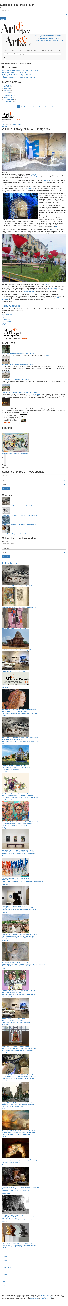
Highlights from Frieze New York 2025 (12, 1247)
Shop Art (29, 50)
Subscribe (6, 489)
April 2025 (7, 92)
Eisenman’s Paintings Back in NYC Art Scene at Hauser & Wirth (19, 1161)
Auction (4, 1109)
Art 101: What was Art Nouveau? (11, 880)
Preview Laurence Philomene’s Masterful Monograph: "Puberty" (20, 1159)
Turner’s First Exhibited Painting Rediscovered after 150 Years (19, 1131)
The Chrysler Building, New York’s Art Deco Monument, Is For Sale (20, 741)
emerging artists (6, 319)
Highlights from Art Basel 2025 (10, 769)
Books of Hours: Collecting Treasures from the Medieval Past (19, 453)
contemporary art (7, 321)
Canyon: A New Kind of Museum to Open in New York (17, 1103)
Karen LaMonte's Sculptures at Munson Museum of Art (17, 534)
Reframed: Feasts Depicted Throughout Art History (16, 407)
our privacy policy (45, 1295)
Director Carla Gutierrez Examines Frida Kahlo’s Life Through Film (20, 822)
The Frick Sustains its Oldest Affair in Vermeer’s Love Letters (19, 994)
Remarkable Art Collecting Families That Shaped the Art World (19, 713)
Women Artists (6, 1193)
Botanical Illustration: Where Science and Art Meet (16, 794)
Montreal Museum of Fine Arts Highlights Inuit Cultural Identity (19, 910)
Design (4, 325)
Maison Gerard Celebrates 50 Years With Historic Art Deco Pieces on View (23, 881)
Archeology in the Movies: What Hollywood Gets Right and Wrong (20, 1187)
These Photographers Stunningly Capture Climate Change (18, 853)
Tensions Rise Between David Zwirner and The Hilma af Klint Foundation (22, 966)
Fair (3, 124)
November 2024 (8, 101)
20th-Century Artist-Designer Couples (12, 739)
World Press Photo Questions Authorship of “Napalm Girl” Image (20, 852)
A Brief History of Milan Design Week (12, 1020)
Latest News (9, 563)
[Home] (19, 41)
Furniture (4, 323)
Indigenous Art (6, 884)
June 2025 (7, 88)
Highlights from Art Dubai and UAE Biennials (14, 906)
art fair (4, 318)
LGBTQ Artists (6, 1137)
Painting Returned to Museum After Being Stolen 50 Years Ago (19, 392)
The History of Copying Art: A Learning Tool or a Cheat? (18, 795)
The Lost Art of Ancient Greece (10, 1189)
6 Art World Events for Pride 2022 (11, 1162)
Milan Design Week (7, 314)
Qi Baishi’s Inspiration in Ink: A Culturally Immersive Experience (19, 1076)
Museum (4, 1081)
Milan (3, 316)
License (33, 174)
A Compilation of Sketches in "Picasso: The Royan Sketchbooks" (20, 797)
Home (6, 50)
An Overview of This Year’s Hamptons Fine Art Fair (16, 767)
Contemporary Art (7, 996)
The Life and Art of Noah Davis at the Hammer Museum (17, 365)
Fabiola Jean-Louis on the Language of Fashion (15, 1046)
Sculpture (4, 1221)
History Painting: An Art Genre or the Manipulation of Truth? (19, 908)
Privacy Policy (34, 1298)
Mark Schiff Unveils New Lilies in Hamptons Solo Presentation (19, 524)
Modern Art (5, 940)
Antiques (4, 856)
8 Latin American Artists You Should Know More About (17, 823)
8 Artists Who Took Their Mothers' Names (14, 1215)
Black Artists (5, 1024)
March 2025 (7, 94)
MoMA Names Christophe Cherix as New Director (16, 1022)
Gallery (4, 968)
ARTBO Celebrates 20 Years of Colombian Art (15, 825)
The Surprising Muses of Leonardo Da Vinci (14, 711)
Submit (3, 19)
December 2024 (8, 99)
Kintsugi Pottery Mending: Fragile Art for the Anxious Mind (18, 1075)
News (21, 50)
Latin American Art (7, 800)
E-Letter (50, 50)
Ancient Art (5, 1165)
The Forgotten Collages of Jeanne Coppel (47, 39)
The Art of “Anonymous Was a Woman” (13, 992)
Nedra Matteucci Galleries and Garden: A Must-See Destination (20, 70)
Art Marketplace (7, 1267)
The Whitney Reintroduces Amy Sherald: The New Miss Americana (21, 1048)
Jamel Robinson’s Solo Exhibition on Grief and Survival (17, 1050)
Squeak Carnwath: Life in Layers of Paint (13, 76)
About (43, 50)
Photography (5, 828)
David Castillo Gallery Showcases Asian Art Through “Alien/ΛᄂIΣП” (20, 1078)
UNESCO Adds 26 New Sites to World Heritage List (49, 40)
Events (5, 1271)
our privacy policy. (47, 1297)
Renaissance (5, 687)
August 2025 (7, 85)
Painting (4, 912)
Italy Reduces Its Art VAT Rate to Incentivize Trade (16, 379)
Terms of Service (45, 1298)
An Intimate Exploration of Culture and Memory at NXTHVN (18, 77)
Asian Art (4, 1052)
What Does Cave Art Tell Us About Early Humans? (16, 1190)
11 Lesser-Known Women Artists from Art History (15, 962)
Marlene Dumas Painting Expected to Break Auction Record (19, 1132)
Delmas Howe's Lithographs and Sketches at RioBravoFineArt (19, 515)
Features (13, 50)
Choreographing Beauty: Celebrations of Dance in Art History (19, 938)
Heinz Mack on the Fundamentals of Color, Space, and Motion (19, 1245)
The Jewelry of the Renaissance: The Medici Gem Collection (19, 709)
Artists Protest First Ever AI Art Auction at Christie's (16, 1134)
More (36, 50)
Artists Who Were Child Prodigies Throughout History (17, 1219)
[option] (34, 442)
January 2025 (8, 97)
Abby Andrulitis (17, 124)
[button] (2, 126)
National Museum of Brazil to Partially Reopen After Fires (18, 1104)
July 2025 (6, 87)
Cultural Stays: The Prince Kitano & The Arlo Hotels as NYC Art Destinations (23, 964)
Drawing (4, 771)
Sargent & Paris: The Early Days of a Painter (14, 1106)
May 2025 (7, 90)
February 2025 (8, 96)
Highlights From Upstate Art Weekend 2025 (14, 766)
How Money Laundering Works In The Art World (15, 878)
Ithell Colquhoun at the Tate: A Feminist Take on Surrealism (19, 1217)
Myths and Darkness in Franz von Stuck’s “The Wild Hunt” (18, 353)
